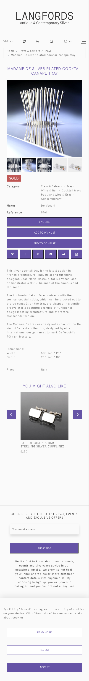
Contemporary (51, 198)
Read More (44, 632)
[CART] (24, 41)
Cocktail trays (71, 190)
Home (11, 50)
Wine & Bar (49, 190)
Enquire (44, 221)
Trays (48, 50)
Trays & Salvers (29, 50)
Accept (45, 667)
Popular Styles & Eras (56, 194)
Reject (44, 649)
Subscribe (44, 548)
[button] (37, 41)
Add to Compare (45, 243)
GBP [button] (6, 41)
